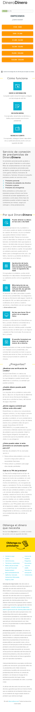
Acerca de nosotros (28, 557)
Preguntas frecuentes (28, 562)
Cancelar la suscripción (28, 571)
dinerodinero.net (14, 701)
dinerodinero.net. (10, 307)
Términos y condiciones (12, 563)
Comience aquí (9, 556)
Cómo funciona (9, 561)
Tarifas (7, 558)
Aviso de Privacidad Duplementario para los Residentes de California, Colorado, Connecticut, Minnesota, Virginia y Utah (12, 573)
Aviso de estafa (27, 567)
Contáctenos (28, 575)
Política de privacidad (11, 565)
